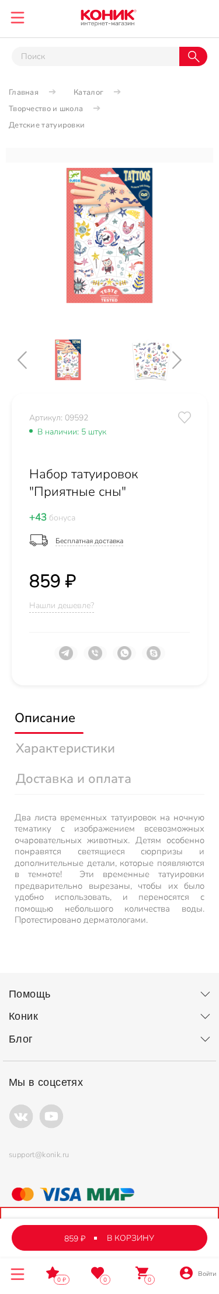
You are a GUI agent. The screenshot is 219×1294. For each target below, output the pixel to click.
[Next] (186, 360)
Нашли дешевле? (61, 605)
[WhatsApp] (124, 658)
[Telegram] (66, 658)
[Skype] (153, 658)
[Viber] (95, 658)
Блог (21, 1039)
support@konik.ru (39, 1155)
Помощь (29, 994)
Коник (23, 1016)
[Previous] (32, 360)
